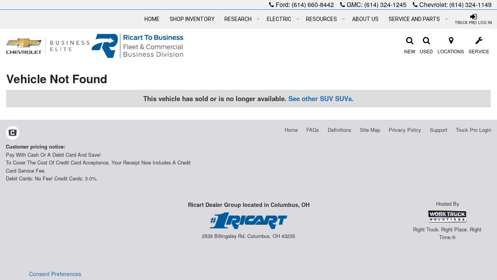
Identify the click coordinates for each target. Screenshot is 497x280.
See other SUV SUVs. (321, 98)
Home (152, 19)
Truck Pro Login (473, 129)
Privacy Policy (405, 129)
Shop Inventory (192, 19)
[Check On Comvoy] (12, 133)
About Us (365, 19)
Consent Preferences (55, 274)
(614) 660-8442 (313, 4)
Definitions (339, 129)
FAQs (312, 129)
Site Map (370, 129)
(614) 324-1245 (385, 4)
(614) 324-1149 (470, 4)
